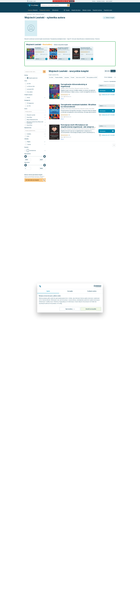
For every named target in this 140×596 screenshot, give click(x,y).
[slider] (25, 156)
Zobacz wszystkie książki (61, 44)
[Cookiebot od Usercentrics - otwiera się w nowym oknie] (94, 286)
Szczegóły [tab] (70, 291)
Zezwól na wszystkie (91, 309)
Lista (113, 71)
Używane (66, 77)
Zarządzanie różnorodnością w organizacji (39, 48)
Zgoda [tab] (48, 291)
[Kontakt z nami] (27, 1)
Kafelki (108, 71)
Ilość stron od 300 (80, 77)
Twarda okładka (59, 77)
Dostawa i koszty (101, 1)
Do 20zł (51, 77)
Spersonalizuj (68, 309)
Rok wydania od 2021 (92, 77)
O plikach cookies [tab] (91, 291)
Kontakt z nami (32, 1)
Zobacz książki (109, 17)
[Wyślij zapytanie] (68, 5)
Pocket (72, 77)
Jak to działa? (109, 1)
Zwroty (93, 1)
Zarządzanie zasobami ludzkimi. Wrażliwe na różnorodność (63, 48)
